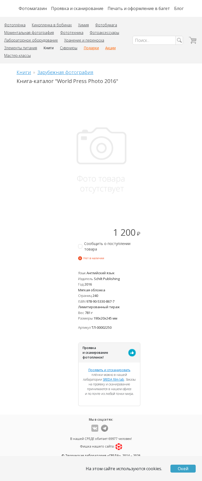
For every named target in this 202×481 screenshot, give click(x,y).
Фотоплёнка (15, 24)
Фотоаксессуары (104, 32)
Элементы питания (20, 47)
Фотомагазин (33, 8)
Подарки (91, 47)
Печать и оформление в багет (139, 8)
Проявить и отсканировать (109, 370)
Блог (179, 8)
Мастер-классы (17, 55)
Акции (110, 47)
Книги (48, 47)
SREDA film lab (113, 379)
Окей (183, 469)
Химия (83, 24)
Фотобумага (106, 24)
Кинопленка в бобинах (52, 24)
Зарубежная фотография (65, 72)
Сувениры (68, 47)
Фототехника (71, 32)
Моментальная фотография (29, 32)
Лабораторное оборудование (31, 40)
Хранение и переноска (84, 40)
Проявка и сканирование (77, 8)
